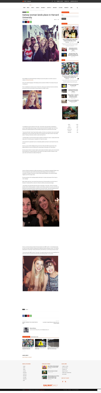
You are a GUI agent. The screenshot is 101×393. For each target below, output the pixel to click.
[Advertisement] (40, 70)
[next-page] (24, 351)
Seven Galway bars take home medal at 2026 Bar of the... (70, 40)
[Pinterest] (28, 22)
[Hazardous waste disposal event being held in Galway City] (28, 343)
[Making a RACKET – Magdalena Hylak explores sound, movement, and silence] (64, 96)
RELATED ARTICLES (26, 336)
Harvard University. (29, 80)
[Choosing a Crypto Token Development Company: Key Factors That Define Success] (64, 55)
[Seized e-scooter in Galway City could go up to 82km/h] (64, 101)
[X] (55, 1)
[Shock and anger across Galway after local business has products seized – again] (44, 377)
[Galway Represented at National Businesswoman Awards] (64, 49)
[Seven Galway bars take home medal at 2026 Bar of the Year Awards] (70, 32)
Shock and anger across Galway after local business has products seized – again (53, 377)
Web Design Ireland (41, 389)
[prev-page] (23, 351)
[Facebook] (52, 1)
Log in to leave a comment (27, 357)
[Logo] (30, 5)
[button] (77, 7)
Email (62, 14)
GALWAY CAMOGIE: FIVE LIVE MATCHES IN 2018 (30, 323)
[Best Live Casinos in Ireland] (44, 372)
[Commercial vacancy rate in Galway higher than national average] (53, 343)
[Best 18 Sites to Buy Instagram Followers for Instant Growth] (44, 367)
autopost (26, 309)
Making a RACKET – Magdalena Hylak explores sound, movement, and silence (73, 95)
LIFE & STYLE (27, 10)
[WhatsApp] (31, 22)
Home (23, 10)
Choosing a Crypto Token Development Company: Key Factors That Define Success (73, 54)
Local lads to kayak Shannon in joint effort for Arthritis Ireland (51, 323)
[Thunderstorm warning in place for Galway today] (40, 343)
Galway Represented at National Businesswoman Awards (73, 49)
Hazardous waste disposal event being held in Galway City (70, 76)
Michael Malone (25, 19)
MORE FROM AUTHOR (34, 336)
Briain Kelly (67, 42)
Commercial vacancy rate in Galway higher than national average (73, 90)
